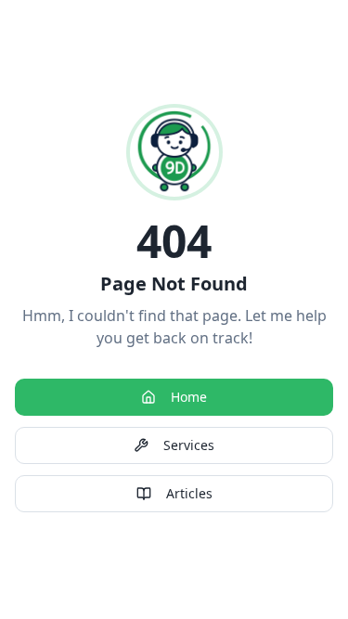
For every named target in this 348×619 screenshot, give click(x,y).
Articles (189, 493)
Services (188, 445)
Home (189, 397)
